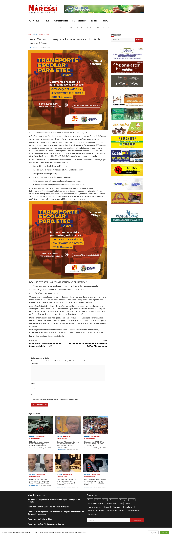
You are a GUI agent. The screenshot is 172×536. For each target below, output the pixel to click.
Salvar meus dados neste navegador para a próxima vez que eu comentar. (55, 399)
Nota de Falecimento (79, 21)
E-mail (33, 389)
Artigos (97, 500)
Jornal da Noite (111, 503)
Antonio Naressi (33, 48)
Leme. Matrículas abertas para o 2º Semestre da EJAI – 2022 (45, 343)
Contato (106, 21)
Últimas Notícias (44, 34)
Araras (90, 500)
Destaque (123, 500)
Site (32, 394)
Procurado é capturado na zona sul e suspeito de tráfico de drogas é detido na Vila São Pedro (95, 463)
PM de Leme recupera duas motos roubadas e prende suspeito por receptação (40, 425)
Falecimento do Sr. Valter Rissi (40, 519)
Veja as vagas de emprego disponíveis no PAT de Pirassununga (88, 343)
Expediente (95, 21)
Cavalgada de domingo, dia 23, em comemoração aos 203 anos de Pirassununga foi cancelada (68, 463)
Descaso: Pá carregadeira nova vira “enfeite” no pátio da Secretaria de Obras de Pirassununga (68, 425)
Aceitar (164, 533)
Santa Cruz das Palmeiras (115, 511)
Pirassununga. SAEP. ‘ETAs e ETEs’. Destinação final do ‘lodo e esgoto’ (95, 425)
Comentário (35, 363)
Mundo (128, 503)
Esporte (131, 500)
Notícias (46, 21)
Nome (33, 383)
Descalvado (113, 500)
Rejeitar (153, 533)
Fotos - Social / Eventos (95, 503)
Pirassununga (40, 436)
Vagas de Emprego (61, 21)
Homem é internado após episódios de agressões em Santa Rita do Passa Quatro (40, 463)
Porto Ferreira (129, 507)
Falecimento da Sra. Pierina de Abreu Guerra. (46, 524)
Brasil (105, 500)
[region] (86, 532)
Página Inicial (34, 21)
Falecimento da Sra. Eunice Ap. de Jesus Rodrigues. (48, 507)
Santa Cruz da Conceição (96, 511)
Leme (29, 34)
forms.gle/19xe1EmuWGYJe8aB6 (56, 156)
